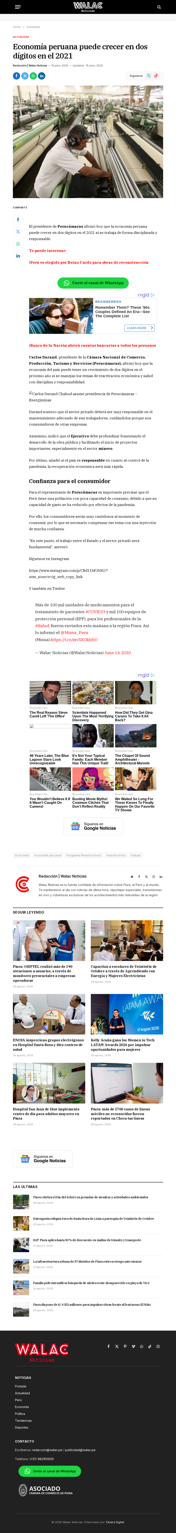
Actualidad (21, 36)
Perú (18, 1400)
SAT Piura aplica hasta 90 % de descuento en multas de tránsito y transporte (87, 1240)
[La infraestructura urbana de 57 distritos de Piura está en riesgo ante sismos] (21, 1266)
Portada (20, 1386)
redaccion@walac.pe (47, 1450)
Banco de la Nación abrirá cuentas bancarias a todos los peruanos (93, 345)
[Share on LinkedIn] (41, 76)
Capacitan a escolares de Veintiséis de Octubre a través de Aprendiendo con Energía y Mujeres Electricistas (124, 971)
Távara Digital (115, 1522)
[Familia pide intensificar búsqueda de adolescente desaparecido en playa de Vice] (21, 1287)
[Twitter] (18, 232)
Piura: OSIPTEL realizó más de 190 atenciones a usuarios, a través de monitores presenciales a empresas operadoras (44, 973)
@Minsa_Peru (74, 632)
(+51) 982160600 (42, 1459)
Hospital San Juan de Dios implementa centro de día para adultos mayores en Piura (46, 1114)
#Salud (42, 625)
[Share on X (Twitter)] (25, 76)
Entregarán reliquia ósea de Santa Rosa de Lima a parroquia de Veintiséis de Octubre (93, 1219)
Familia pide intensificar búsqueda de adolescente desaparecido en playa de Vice (91, 1283)
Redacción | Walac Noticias (30, 65)
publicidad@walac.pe (80, 1450)
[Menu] (18, 7)
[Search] (158, 7)
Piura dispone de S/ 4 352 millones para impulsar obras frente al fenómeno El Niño (92, 1305)
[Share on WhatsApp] (33, 76)
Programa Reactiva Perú (84, 855)
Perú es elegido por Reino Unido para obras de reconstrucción (89, 262)
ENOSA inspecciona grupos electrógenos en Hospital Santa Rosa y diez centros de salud (48, 1045)
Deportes (21, 1427)
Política (20, 1414)
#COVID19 (95, 611)
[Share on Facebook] (16, 76)
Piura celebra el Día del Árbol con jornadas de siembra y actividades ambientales (90, 1197)
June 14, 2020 (118, 652)
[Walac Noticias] (88, 7)
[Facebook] (18, 220)
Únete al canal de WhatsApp (98, 282)
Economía (22, 1407)
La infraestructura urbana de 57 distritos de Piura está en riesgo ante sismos (87, 1261)
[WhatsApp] (18, 244)
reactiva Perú (116, 855)
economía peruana (47, 855)
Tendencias (23, 1420)
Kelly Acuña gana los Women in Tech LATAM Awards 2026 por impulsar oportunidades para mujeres (122, 1045)
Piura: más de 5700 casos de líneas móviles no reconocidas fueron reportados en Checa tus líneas (120, 1114)
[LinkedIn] (18, 256)
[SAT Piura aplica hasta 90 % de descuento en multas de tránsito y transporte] (21, 1245)
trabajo (136, 855)
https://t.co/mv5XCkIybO (74, 639)
